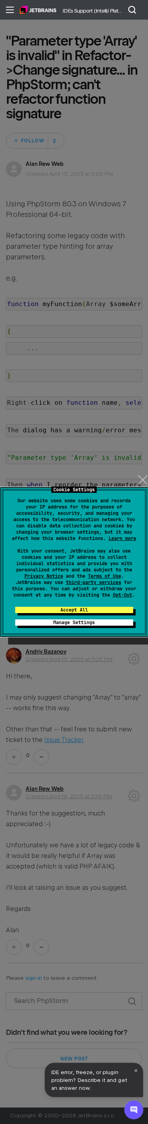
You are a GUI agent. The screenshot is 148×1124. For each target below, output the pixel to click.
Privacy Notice (43, 576)
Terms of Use (104, 576)
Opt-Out (122, 595)
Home (38, 10)
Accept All (74, 610)
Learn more (122, 538)
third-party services (93, 582)
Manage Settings (74, 622)
